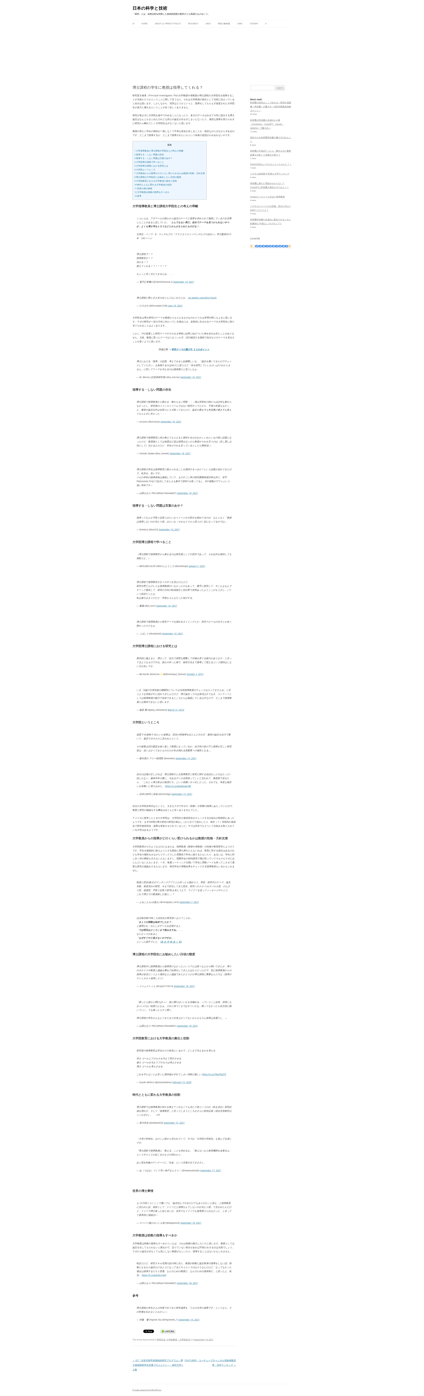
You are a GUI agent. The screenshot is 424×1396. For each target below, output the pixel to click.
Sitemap (254, 23)
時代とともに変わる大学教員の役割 (153, 184)
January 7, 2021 (197, 566)
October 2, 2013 (195, 674)
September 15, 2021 (169, 529)
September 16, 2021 (190, 377)
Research (193, 23)
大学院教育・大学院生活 (178, 1339)
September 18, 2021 (170, 421)
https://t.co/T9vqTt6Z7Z (214, 1074)
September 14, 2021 (183, 281)
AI (133, 23)
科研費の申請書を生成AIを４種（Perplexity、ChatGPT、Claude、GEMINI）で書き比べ (267, 124)
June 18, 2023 (175, 305)
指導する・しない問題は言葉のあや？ (153, 158)
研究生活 (161, 1339)
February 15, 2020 (181, 1082)
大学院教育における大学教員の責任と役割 (155, 180)
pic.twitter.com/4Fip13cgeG (202, 297)
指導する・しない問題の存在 (149, 154)
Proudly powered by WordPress (146, 1390)
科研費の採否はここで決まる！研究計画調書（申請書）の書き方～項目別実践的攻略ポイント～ (270, 106)
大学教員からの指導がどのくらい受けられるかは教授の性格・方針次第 (169, 173)
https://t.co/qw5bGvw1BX (178, 786)
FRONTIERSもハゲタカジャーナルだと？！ (271, 164)
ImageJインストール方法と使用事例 (267, 196)
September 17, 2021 (210, 1170)
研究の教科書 (224, 23)
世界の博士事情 (143, 188)
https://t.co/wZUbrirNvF (154, 1275)
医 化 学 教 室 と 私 (171, 941)
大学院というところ (144, 169)
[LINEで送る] (168, 1331)
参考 (137, 195)
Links (239, 23)
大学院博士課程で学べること (149, 161)
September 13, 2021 (186, 758)
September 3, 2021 (189, 902)
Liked (208, 23)
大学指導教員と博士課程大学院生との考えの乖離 (158, 150)
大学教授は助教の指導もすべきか (151, 192)
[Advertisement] (212, 56)
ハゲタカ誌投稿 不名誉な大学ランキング (269, 173)
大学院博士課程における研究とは (151, 165)
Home (145, 23)
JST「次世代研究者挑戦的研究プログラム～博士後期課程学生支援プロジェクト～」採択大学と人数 (158, 1365)
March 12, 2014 (176, 709)
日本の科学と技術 (149, 8)
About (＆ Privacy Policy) (168, 23)
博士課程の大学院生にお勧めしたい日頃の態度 (157, 177)
